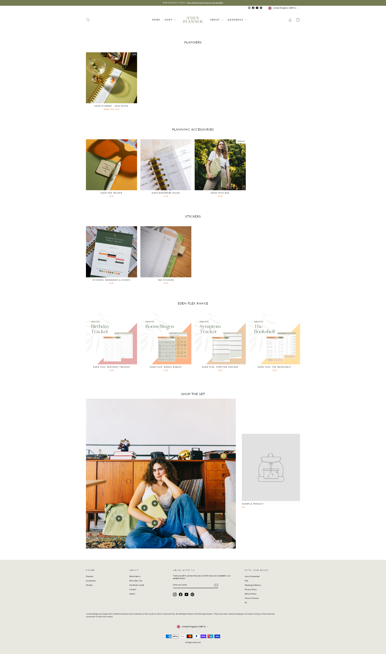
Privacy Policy (250, 589)
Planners (89, 576)
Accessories (91, 580)
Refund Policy (250, 594)
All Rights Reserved (193, 642)
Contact (132, 589)
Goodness (236, 19)
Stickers (89, 585)
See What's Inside (136, 585)
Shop (169, 19)
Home (156, 19)
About (215, 19)
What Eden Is (134, 576)
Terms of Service (252, 598)
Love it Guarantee (252, 576)
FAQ (246, 580)
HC (246, 602)
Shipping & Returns (253, 585)
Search (132, 594)
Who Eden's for (135, 580)
